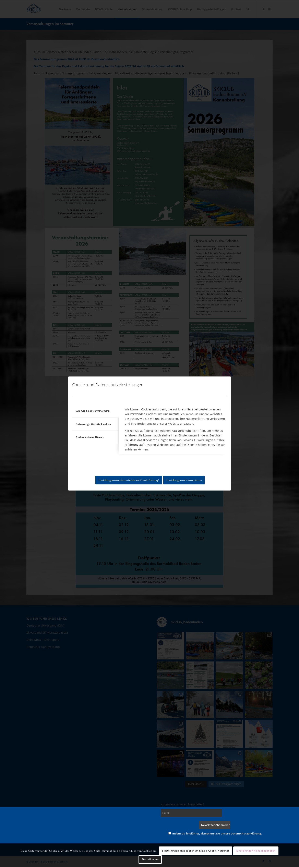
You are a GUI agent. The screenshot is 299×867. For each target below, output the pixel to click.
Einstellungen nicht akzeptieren (184, 480)
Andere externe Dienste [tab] (89, 437)
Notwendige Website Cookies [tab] (93, 424)
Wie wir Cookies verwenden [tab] (92, 410)
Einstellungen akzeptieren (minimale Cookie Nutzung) (128, 480)
